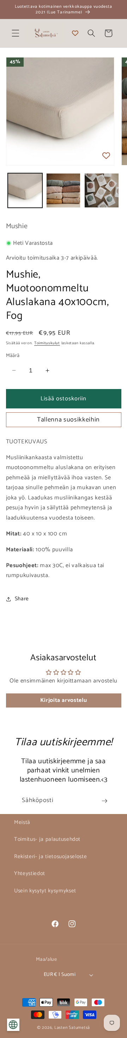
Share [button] (22, 598)
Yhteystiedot (29, 873)
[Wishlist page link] (75, 33)
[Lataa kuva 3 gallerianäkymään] (101, 190)
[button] (15, 33)
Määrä (13, 355)
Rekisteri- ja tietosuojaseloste (50, 856)
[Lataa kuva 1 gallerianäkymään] (25, 190)
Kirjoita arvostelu (63, 700)
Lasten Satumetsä (72, 1027)
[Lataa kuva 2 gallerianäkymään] (63, 190)
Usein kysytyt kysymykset (45, 890)
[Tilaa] (104, 801)
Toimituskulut (47, 343)
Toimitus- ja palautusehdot (47, 839)
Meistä (22, 822)
